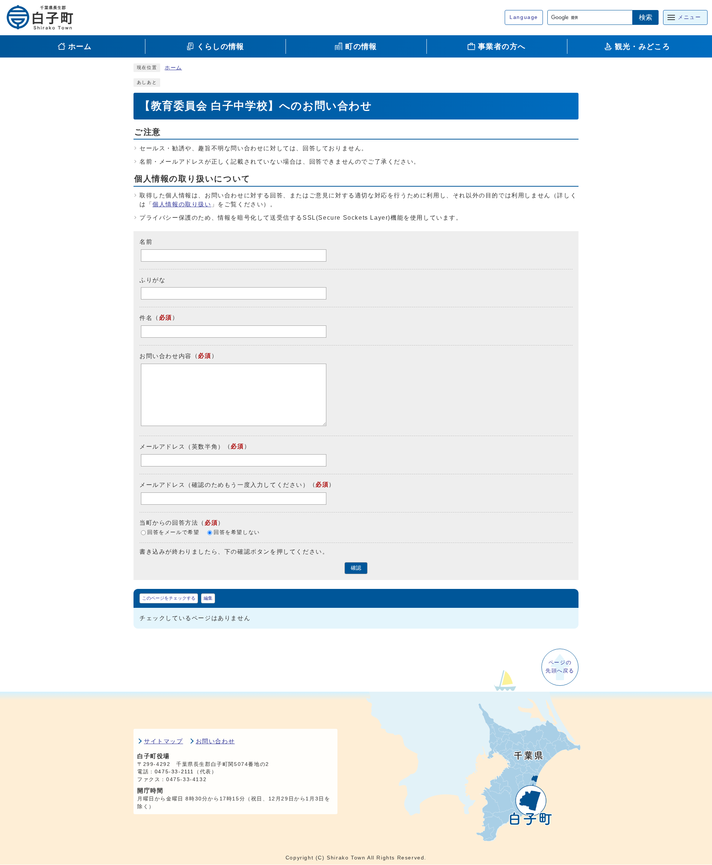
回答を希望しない (237, 532)
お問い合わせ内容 (165, 356)
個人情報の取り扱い (181, 204)
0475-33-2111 (174, 771)
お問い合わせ (215, 741)
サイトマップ (163, 741)
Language (524, 17)
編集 (208, 598)
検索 (645, 17)
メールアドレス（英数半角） (181, 446)
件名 (145, 318)
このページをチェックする (168, 598)
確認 (356, 568)
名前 (145, 242)
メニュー (689, 17)
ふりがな (152, 279)
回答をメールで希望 (173, 532)
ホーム (173, 68)
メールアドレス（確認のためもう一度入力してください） (224, 485)
